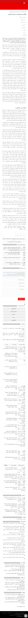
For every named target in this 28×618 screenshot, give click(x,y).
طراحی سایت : (18, 616)
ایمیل (24, 30)
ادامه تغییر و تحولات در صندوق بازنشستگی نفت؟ (14, 597)
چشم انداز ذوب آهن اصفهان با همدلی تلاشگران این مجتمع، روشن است (10, 348)
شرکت (5, 227)
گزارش (11, 11)
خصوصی (24, 227)
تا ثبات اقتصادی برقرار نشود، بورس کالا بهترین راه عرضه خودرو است (10, 433)
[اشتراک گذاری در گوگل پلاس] (16, 232)
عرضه (24, 228)
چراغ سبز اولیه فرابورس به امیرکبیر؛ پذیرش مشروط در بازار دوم (10, 426)
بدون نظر (23, 27)
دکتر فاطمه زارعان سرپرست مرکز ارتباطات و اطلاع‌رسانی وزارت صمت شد (10, 381)
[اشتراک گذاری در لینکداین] (14, 232)
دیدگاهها (6, 465)
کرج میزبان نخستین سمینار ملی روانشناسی (11, 257)
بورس (7, 344)
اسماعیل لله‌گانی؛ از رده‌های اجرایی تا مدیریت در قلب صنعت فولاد (12, 263)
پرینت (24, 32)
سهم (8, 227)
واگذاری (20, 228)
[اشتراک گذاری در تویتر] (21, 232)
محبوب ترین (13, 465)
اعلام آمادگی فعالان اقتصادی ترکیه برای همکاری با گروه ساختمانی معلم (12, 253)
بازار (19, 11)
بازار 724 (9, 226)
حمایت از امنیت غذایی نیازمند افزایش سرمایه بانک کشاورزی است (11, 413)
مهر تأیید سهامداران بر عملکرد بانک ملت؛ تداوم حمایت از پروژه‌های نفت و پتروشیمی (11, 394)
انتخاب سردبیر (21, 344)
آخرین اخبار (21, 465)
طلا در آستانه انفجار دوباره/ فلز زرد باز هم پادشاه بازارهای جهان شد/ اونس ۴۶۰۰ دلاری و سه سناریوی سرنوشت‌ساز (11, 249)
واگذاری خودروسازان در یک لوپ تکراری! (17, 14)
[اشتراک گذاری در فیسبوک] (23, 232)
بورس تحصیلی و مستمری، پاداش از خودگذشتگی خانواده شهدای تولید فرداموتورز (10, 505)
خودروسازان (19, 227)
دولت (15, 227)
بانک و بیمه (14, 344)
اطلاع (19, 226)
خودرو (17, 11)
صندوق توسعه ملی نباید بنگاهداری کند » (14, 241)
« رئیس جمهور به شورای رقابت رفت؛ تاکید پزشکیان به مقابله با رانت (13, 239)
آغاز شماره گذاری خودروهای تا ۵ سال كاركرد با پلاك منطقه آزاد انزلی (10, 511)
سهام (11, 227)
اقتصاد (22, 11)
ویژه (14, 11)
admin (21, 17)
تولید (6, 226)
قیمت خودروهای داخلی (21, 606)
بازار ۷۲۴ (20, 52)
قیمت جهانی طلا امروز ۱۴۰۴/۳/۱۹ (10, 444)
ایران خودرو (12, 73)
